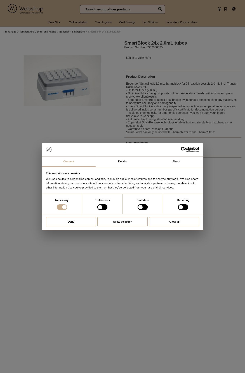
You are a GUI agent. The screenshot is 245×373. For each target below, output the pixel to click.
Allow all (174, 221)
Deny (71, 221)
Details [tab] (122, 161)
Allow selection (122, 221)
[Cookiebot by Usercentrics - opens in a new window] (183, 149)
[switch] (102, 207)
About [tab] (176, 161)
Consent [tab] (68, 161)
